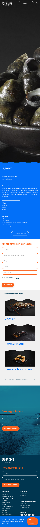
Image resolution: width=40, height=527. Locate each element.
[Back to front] (7, 5)
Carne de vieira (6, 508)
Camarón (4, 510)
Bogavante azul (6, 502)
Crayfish (4, 500)
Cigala (4, 504)
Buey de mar (5, 494)
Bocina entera (20, 233)
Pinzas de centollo (6, 514)
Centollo (4, 512)
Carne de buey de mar (7, 498)
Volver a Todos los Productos (20, 380)
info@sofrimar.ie (24, 507)
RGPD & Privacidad (8, 277)
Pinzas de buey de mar (8, 496)
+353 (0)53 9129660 (25, 505)
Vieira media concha (7, 506)
